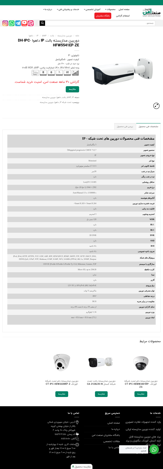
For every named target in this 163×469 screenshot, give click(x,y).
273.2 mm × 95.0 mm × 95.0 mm (83, 318)
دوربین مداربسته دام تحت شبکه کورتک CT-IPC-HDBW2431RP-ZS (140, 384)
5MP (44, 35)
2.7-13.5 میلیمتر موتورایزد (86, 166)
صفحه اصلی (124, 9)
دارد (94, 177)
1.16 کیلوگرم (91, 312)
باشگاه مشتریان (103, 16)
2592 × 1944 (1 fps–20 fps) (85, 187)
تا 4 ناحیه (92, 246)
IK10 (94, 301)
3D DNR (92, 235)
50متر (94, 171)
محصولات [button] (111, 9)
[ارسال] (42, 23)
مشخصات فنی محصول (148, 126)
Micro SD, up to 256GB (87, 270)
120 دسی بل (91, 219)
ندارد (94, 275)
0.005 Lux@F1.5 (89, 182)
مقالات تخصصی (111, 441)
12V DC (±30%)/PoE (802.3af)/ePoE (82, 286)
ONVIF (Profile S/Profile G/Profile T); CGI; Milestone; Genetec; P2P (69, 264)
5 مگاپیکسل (91, 145)
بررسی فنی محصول (125, 126)
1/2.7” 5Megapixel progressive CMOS (81, 150)
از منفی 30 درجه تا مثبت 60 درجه (83, 307)
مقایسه (72, 89)
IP (38, 35)
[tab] (148, 126)
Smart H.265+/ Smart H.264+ (85, 203)
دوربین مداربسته (64, 35)
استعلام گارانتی (123, 16)
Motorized (92, 161)
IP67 (94, 296)
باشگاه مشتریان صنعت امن (106, 435)
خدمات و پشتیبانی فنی (68, 9)
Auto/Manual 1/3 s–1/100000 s (84, 193)
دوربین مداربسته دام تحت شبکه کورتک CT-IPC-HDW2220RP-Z (61, 383)
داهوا (31, 35)
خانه (77, 35)
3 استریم (92, 214)
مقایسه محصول (82, 467)
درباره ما (48, 9)
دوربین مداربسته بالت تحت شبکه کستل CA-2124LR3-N (101, 383)
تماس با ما (114, 447)
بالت (52, 35)
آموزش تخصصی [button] (92, 9)
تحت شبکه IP (65, 102)
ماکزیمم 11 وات (90, 291)
